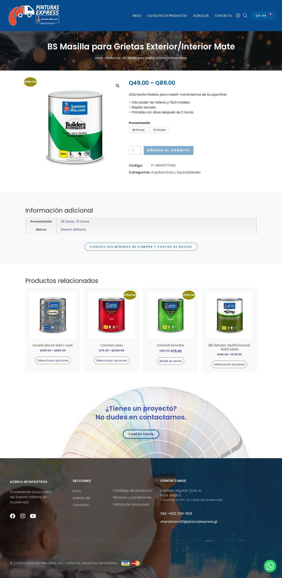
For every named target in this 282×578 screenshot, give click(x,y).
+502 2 (173, 513)
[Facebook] (12, 516)
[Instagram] (22, 516)
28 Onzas (67, 221)
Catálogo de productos (167, 16)
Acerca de (201, 16)
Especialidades (189, 172)
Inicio (137, 16)
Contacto (223, 16)
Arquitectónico (163, 172)
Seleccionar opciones (52, 360)
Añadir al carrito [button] (170, 361)
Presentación (139, 122)
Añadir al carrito (168, 150)
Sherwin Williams (73, 229)
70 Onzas (82, 221)
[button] (117, 85)
